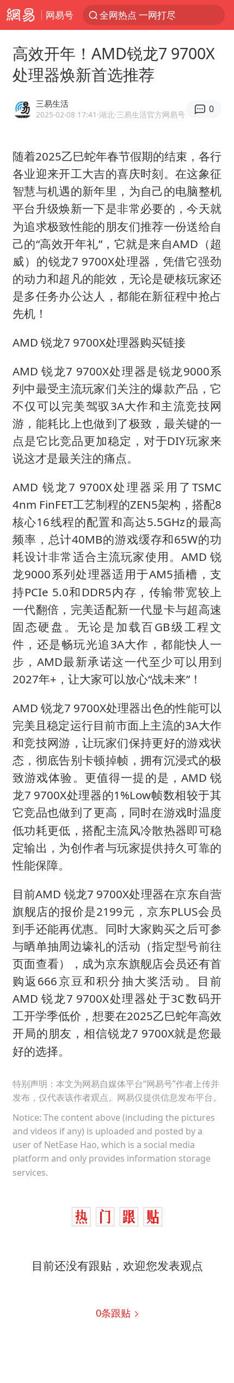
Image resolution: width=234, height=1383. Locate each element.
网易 (20, 15)
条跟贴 (114, 1312)
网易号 (59, 15)
